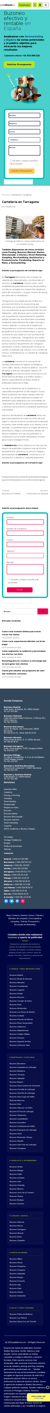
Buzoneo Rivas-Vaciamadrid (21, 1023)
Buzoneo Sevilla (16, 1167)
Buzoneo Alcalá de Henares (21, 979)
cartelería (23, 477)
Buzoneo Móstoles (17, 983)
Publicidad (13, 480)
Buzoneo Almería (16, 1189)
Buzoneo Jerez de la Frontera (22, 1193)
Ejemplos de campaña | (18, 918)
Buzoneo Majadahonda (19, 1030)
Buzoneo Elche (16, 1237)
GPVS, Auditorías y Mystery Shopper (19, 829)
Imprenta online (10, 789)
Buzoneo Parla (16, 1005)
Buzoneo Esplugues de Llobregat (23, 1130)
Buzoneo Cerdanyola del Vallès (22, 1126)
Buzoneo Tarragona (18, 1148)
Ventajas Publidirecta (12, 840)
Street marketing (11, 823)
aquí (40, 271)
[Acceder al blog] (35, 4)
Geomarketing (10, 801)
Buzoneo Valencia (17, 1222)
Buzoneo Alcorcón (17, 997)
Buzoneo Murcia (16, 1226)
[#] (22, 901)
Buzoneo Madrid (16, 975)
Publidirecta (11, 207)
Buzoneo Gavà (16, 1134)
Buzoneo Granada (17, 1185)
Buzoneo (15, 477)
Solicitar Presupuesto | (30, 921)
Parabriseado (9, 804)
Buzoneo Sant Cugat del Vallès (22, 1097)
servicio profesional (27, 480)
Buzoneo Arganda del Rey (20, 1041)
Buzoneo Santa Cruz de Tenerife (23, 1322)
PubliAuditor (24, 5)
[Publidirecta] (7, 4)
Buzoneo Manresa (17, 1100)
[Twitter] (11, 901)
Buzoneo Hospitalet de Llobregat (23, 1067)
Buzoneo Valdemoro (18, 1027)
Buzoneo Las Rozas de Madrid (22, 1012)
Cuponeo (7, 826)
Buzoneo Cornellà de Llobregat (22, 1089)
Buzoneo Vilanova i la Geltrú (21, 1108)
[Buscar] (42, 611)
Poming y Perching (12, 795)
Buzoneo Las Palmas (18, 1318)
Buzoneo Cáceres (17, 1204)
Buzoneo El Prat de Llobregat (21, 1111)
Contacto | (16, 915)
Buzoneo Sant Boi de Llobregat (22, 1093)
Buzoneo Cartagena (18, 1229)
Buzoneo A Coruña (17, 1281)
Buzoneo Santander (18, 1296)
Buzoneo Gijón (16, 1288)
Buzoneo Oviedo (16, 1292)
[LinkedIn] (17, 901)
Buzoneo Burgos (16, 1277)
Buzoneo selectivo (11, 820)
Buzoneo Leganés (17, 990)
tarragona (40, 480)
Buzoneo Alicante (17, 1233)
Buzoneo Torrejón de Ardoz (21, 1001)
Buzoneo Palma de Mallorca (21, 1314)
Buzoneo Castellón (17, 1240)
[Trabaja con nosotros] (40, 4)
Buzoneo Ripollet (16, 1141)
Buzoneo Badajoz (17, 1200)
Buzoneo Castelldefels (19, 1119)
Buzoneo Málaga (16, 1170)
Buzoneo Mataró (16, 1082)
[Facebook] (6, 901)
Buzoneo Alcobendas (18, 1008)
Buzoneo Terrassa (17, 1075)
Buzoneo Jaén (15, 1181)
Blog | (8, 915)
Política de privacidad (13, 846)
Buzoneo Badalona (17, 1071)
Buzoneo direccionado (13, 817)
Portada (5, 195)
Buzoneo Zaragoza (17, 1270)
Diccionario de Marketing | (25, 924)
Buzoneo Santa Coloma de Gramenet (25, 1086)
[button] (19, 64)
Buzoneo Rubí (15, 1104)
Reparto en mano (11, 807)
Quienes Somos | (28, 915)
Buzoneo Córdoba (17, 1178)
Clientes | (40, 915)
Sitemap (7, 849)
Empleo (7, 843)
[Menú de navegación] (46, 5)
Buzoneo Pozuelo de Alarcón (21, 1019)
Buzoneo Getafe (16, 994)
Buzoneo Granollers (18, 1123)
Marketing (39, 477)
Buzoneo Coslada (17, 1016)
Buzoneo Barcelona (18, 1064)
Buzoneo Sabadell (17, 1078)
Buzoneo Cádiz (16, 1174)
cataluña (31, 477)
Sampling (8, 798)
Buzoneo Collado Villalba (20, 1034)
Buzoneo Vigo (15, 1285)
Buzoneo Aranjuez (17, 1038)
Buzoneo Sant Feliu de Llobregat (23, 1145)
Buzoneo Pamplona (18, 1266)
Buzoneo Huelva (16, 1196)
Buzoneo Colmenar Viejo (20, 1045)
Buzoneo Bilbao (16, 1259)
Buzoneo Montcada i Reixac (21, 1137)
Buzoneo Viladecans (18, 1115)
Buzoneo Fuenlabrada (19, 986)
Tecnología (8, 837)
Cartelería (8, 792)
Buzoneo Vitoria (16, 1263)
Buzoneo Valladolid (17, 1274)
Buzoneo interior (10, 813)
